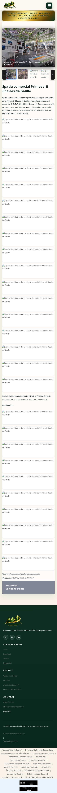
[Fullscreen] (51, 31)
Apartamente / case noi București (16, 764)
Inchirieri (6, 681)
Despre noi (7, 663)
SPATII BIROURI (27, 578)
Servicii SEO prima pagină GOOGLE (39, 778)
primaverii (30, 574)
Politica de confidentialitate (14, 734)
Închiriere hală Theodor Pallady (20, 757)
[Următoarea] (51, 47)
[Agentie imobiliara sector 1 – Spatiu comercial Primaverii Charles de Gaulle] (28, 125)
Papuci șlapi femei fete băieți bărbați (15, 753)
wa (18, 637)
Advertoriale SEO (10, 767)
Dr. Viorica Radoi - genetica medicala (39, 750)
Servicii (6, 659)
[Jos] (53, 75)
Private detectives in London (43, 753)
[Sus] (4, 75)
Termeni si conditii (10, 741)
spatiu (37, 574)
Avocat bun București (37, 760)
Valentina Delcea (15, 588)
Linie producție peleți (18, 760)
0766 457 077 (8, 702)
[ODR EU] (28, 789)
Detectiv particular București (37, 774)
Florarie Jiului (41, 757)
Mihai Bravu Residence (42, 764)
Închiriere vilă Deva (13, 771)
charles (9, 574)
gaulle (23, 574)
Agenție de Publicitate (29, 767)
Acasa (5, 650)
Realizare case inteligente (11, 750)
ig (12, 637)
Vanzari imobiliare (10, 676)
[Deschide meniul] (49, 6)
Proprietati (7, 654)
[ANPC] (28, 782)
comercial (16, 574)
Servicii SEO (46, 767)
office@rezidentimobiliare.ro (13, 707)
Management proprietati (12, 689)
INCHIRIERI (15, 578)
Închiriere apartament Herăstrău (37, 771)
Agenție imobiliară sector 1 (12, 778)
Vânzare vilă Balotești (15, 774)
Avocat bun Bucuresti (11, 685)
